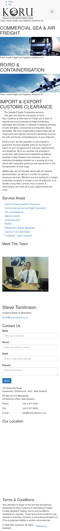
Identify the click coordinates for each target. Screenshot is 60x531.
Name (5, 330)
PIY (10, 4)
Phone (5, 342)
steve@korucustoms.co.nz (15, 317)
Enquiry (6, 365)
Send (6, 380)
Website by (41, 526)
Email (5, 353)
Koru (10, 1)
